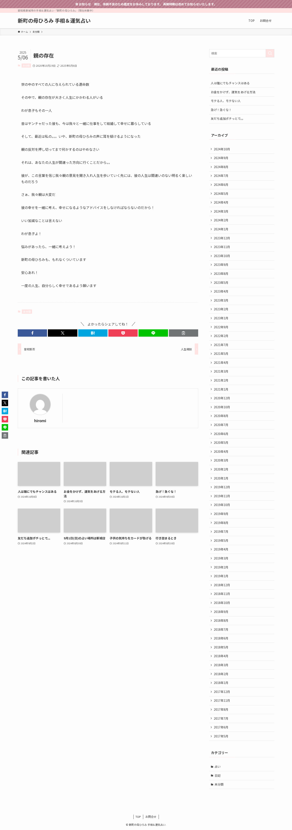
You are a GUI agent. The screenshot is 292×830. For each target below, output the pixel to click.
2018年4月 (221, 656)
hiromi (40, 420)
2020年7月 (221, 425)
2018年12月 (222, 585)
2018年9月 (221, 612)
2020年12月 (222, 398)
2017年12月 (222, 691)
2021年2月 (221, 380)
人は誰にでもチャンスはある (230, 83)
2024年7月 (221, 175)
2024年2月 (221, 220)
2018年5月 (221, 647)
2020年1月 (221, 478)
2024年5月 (221, 193)
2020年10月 (222, 407)
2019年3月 (221, 558)
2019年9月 (221, 514)
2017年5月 (221, 736)
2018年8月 (221, 620)
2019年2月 (221, 567)
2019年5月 (221, 540)
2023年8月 (221, 273)
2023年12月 (222, 238)
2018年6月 (221, 638)
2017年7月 (221, 718)
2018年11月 (222, 594)
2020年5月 (221, 442)
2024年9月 (221, 158)
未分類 (26, 65)
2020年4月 (221, 451)
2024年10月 (222, 149)
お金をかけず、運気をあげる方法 (233, 92)
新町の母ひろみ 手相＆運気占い (54, 20)
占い (218, 766)
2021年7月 (221, 345)
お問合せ (150, 817)
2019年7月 (221, 531)
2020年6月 (221, 434)
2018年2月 (221, 674)
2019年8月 (221, 523)
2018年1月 (221, 683)
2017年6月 (221, 727)
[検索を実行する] (270, 53)
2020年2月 (221, 469)
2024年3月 (221, 211)
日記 (218, 775)
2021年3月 (221, 371)
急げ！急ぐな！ (221, 110)
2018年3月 (221, 665)
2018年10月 (222, 603)
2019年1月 (221, 576)
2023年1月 (221, 318)
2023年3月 (221, 300)
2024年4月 (221, 202)
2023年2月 (221, 309)
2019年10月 (222, 505)
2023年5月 (221, 282)
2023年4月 (221, 291)
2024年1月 (221, 229)
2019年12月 (222, 487)
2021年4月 (221, 362)
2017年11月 (222, 700)
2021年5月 (221, 353)
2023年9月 (221, 264)
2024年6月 (221, 184)
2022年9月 (221, 327)
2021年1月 (221, 389)
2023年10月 (222, 256)
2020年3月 (221, 460)
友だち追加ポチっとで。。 (228, 118)
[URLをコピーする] (183, 333)
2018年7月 (221, 629)
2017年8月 (221, 709)
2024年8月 (221, 167)
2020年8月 (221, 416)
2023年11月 (222, 247)
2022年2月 (221, 336)
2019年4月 (221, 549)
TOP (138, 817)
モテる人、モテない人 (226, 101)
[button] (32, 333)
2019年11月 (222, 496)
